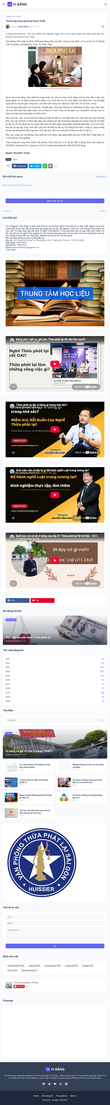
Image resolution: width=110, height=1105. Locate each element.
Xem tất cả (100, 176)
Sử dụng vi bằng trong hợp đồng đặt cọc (87, 796)
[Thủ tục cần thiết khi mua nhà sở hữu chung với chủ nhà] (11, 813)
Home (36, 1096)
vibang (34, 966)
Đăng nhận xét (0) (55, 201)
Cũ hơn (102, 211)
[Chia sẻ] (102, 26)
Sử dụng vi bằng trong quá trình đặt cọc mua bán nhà (87, 781)
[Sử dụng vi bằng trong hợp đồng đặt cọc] (64, 798)
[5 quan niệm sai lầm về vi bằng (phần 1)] (11, 782)
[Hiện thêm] (56, 166)
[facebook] (44, 1084)
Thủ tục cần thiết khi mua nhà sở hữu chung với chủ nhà (34, 811)
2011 (55, 659)
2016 (55, 680)
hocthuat (71, 966)
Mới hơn (8, 211)
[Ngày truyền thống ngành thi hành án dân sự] (11, 798)
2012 (55, 663)
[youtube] (55, 1084)
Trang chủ (10, 16)
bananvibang (29, 970)
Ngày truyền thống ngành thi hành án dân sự (35, 796)
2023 (55, 697)
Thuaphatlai (16, 966)
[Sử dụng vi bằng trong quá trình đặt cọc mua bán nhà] (64, 782)
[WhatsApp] (45, 166)
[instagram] (60, 1084)
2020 (55, 693)
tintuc (19, 16)
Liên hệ (73, 1096)
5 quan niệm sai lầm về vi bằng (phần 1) (33, 781)
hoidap (87, 966)
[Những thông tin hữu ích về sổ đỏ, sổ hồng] (64, 767)
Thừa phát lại (61, 1096)
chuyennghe (53, 966)
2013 (55, 667)
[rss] (66, 1084)
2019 (55, 688)
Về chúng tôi (47, 1096)
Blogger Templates (60, 1100)
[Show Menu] (3, 4)
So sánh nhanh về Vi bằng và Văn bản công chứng (34, 765)
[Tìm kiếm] (105, 4)
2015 (55, 676)
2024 (55, 701)
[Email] (50, 166)
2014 (55, 671)
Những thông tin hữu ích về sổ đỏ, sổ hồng (88, 765)
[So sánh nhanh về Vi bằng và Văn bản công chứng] (11, 767)
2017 (55, 684)
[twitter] (49, 1084)
